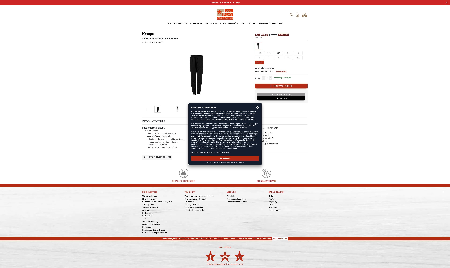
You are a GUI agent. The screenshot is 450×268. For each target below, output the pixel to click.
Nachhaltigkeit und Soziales (237, 202)
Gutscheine (231, 196)
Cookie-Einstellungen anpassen (154, 232)
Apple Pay (273, 202)
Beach (242, 23)
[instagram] (225, 256)
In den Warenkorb (281, 86)
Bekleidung (196, 23)
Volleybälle (212, 23)
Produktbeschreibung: (153, 128)
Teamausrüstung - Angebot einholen (199, 196)
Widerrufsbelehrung (150, 221)
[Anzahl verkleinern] (263, 78)
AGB (144, 218)
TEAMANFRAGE (281, 98)
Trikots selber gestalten (194, 207)
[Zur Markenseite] (148, 34)
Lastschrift (273, 204)
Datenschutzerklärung (151, 224)
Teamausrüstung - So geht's (196, 199)
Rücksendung (147, 213)
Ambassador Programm (236, 199)
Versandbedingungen (150, 207)
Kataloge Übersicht (192, 204)
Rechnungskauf (275, 210)
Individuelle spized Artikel (195, 210)
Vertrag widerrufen (149, 196)
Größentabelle (281, 71)
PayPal (271, 199)
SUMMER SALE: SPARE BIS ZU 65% (225, 2)
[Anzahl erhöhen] (270, 78)
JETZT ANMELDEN (280, 238)
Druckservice (190, 202)
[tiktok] (239, 256)
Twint (271, 196)
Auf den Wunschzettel (282, 94)
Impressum (146, 227)
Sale (280, 23)
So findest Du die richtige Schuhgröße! (157, 202)
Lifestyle (253, 23)
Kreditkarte (273, 207)
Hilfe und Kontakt (149, 199)
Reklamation (147, 216)
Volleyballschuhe (178, 23)
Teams (272, 23)
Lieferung (146, 210)
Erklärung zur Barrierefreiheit (153, 230)
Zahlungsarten (148, 204)
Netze (223, 23)
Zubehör (233, 23)
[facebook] (210, 256)
